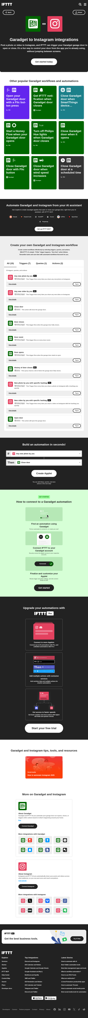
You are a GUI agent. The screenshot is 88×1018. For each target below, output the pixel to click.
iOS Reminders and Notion (33, 981)
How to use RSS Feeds (68, 975)
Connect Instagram (28, 886)
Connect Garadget (28, 826)
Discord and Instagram (32, 961)
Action (18, 309)
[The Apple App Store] (37, 998)
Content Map (6, 978)
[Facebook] (54, 1009)
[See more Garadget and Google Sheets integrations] (44, 850)
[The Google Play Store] (50, 998)
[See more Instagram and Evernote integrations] (61, 910)
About (48, 1009)
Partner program (24, 1009)
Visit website (22, 881)
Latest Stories (67, 958)
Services (4, 961)
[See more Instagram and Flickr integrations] (26, 910)
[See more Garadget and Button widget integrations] (26, 840)
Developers (6, 1009)
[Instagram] (64, 1009)
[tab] (10, 263)
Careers (14, 1009)
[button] (85, 4)
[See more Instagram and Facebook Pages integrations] (61, 901)
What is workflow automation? (71, 971)
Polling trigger (20, 279)
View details (12, 284)
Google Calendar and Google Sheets (37, 968)
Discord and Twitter (31, 992)
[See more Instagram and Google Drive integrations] (44, 910)
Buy (19, 820)
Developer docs (7, 988)
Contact (34, 1009)
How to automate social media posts (73, 988)
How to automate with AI (69, 961)
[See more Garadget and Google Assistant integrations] (61, 850)
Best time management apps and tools (73, 968)
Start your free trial (44, 728)
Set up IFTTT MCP (44, 229)
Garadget (19, 39)
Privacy (41, 1009)
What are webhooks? (68, 978)
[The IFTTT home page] (7, 4)
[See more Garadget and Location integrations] (44, 840)
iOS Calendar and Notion (33, 965)
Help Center (5, 975)
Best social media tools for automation (73, 992)
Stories (4, 965)
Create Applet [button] (44, 473)
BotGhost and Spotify (32, 975)
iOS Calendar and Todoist (33, 985)
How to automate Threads (69, 985)
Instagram (44, 39)
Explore (5, 958)
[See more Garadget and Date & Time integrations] (61, 840)
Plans (3, 985)
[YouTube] (69, 1009)
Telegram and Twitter (31, 988)
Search (4, 981)
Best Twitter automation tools (70, 965)
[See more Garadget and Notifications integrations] (26, 850)
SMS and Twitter (30, 978)
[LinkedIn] (59, 1009)
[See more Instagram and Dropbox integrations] (44, 901)
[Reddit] (84, 1009)
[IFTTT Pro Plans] (35, 276)
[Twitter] (74, 1009)
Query (18, 370)
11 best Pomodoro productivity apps (73, 981)
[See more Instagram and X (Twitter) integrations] (26, 901)
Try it (76, 284)
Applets (4, 968)
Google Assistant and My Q (33, 971)
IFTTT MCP (5, 971)
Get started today (44, 62)
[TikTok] (79, 1009)
